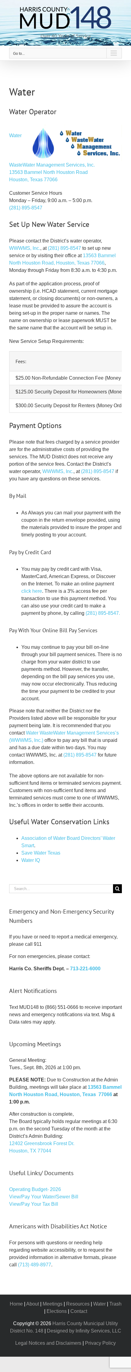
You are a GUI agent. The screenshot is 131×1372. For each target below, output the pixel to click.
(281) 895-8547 (25, 207)
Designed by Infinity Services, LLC (84, 1330)
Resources (78, 1303)
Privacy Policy (100, 1343)
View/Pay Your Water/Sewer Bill (43, 1196)
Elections (57, 1311)
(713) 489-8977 (34, 1264)
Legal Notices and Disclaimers (48, 1343)
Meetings (52, 1303)
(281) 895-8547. (103, 613)
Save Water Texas (40, 852)
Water (99, 1303)
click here (31, 591)
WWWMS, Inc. (24, 248)
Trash (115, 1303)
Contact (78, 1311)
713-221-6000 (85, 968)
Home (16, 1303)
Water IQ (30, 860)
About (32, 1303)
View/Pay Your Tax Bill (33, 1204)
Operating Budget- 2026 (35, 1189)
